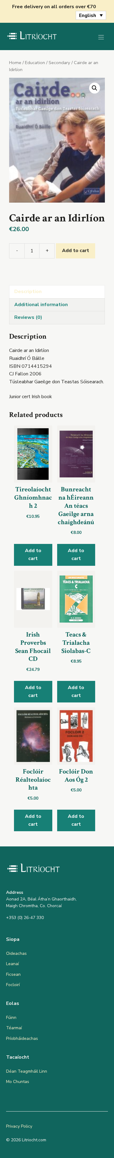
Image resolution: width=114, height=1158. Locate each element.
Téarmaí (14, 1028)
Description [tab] (28, 291)
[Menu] (101, 37)
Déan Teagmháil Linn (26, 1071)
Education (35, 63)
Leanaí (12, 964)
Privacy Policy (19, 1126)
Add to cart (75, 250)
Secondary (59, 63)
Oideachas (16, 953)
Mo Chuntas (17, 1082)
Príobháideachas (22, 1038)
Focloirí (13, 985)
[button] (94, 88)
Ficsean (13, 974)
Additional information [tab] (41, 304)
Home (15, 63)
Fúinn (11, 1017)
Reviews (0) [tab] (28, 317)
